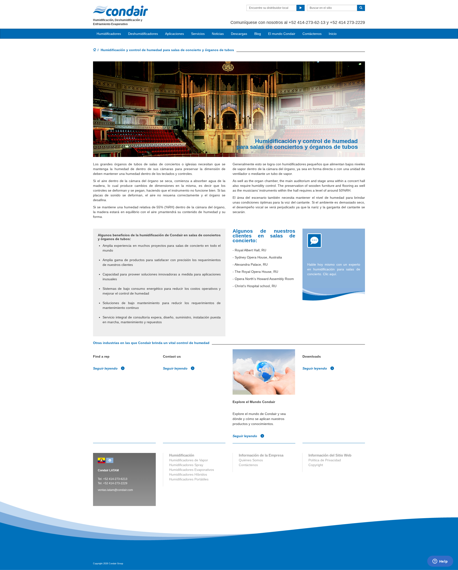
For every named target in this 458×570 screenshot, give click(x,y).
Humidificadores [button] (109, 34)
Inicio (333, 34)
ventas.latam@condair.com (115, 490)
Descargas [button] (239, 34)
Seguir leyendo (106, 368)
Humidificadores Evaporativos (191, 470)
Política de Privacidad (324, 460)
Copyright (315, 465)
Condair (120, 10)
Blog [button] (257, 34)
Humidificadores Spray (186, 465)
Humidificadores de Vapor (188, 460)
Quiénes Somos (251, 460)
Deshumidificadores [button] (143, 34)
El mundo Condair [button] (281, 34)
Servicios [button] (198, 34)
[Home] (94, 50)
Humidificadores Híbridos (188, 474)
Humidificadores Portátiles (188, 479)
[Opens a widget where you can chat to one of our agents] (440, 562)
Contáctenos (312, 34)
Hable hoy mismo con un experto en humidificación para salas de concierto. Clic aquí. (333, 269)
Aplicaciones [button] (174, 34)
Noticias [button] (218, 34)
